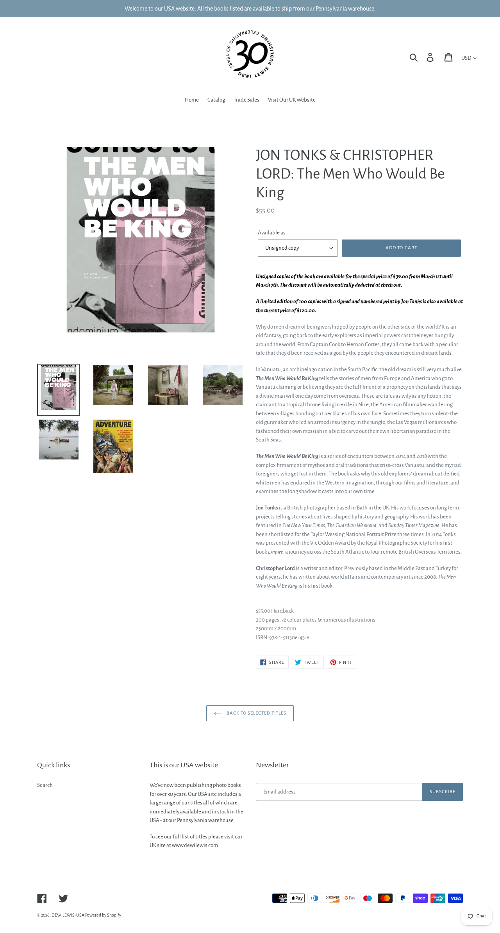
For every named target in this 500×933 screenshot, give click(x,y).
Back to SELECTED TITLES (256, 713)
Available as (272, 233)
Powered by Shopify (103, 915)
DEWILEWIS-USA (68, 915)
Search (45, 785)
